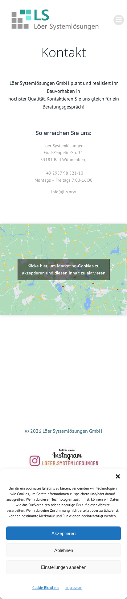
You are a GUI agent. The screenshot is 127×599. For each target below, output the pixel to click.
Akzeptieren (63, 533)
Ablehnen (63, 550)
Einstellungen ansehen (63, 567)
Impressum (73, 587)
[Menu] (118, 20)
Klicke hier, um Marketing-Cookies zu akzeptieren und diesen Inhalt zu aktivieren (63, 269)
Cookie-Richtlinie (45, 587)
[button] (118, 476)
